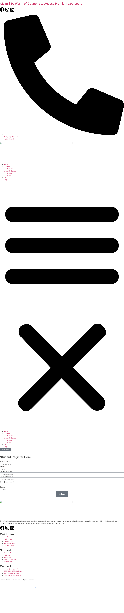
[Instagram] (7, 9)
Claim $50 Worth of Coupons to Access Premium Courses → (41, 3)
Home (6, 164)
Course (2, 487)
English (9, 173)
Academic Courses (10, 171)
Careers (10, 169)
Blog (5, 180)
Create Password (6, 471)
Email (2, 466)
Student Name (5, 461)
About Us (7, 167)
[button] (62, 305)
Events (6, 177)
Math (9, 175)
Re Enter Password (6, 477)
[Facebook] (2, 9)
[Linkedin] (12, 9)
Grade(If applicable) (7, 482)
